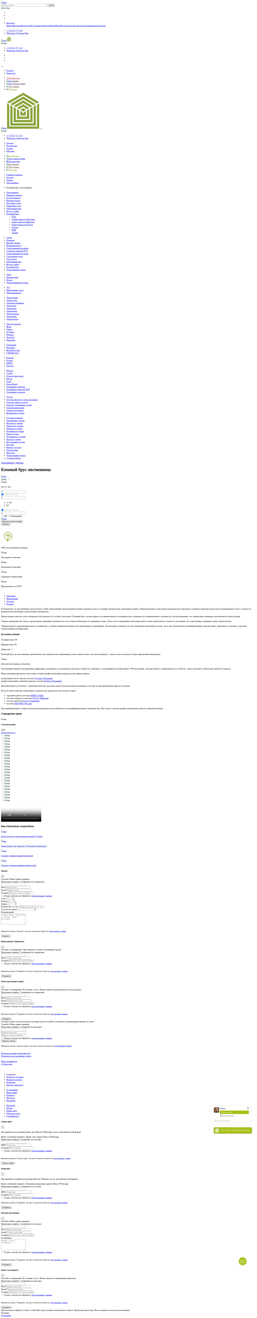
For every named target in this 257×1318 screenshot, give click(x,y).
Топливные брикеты (15, 386)
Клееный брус (12, 214)
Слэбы (9, 373)
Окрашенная (16, 516)
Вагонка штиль (13, 200)
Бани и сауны (12, 434)
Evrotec (9, 360)
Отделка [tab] (10, 601)
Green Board (11, 384)
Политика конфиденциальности (15, 1053)
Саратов (70, 25)
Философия (11, 1092)
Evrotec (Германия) (30, 701)
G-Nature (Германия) (43, 678)
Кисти (9, 378)
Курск (33, 25)
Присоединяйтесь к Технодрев (9, 1062)
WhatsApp (11, 33)
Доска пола (11, 259)
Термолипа (11, 308)
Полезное (10, 1105)
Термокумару (12, 319)
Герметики (11, 345)
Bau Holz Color (13, 350)
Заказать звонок (8, 1041)
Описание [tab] (11, 596)
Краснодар (26, 25)
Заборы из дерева (14, 428)
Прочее (9, 370)
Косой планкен (13, 198)
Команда (10, 1095)
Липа (8, 274)
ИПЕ (14, 230)
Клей (8, 381)
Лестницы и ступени (16, 436)
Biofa (8, 326)
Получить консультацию (12, 521)
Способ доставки (9, 909)
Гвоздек (10, 366)
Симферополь (92, 25)
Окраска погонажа (14, 410)
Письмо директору (15, 1085)
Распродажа (11, 146)
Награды (10, 1098)
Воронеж (17, 25)
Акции (9, 148)
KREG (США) (37, 695)
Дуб (8, 287)
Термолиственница (15, 303)
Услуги (9, 397)
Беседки (10, 444)
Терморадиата (12, 313)
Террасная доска (13, 206)
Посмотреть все (8, 732)
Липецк (40, 25)
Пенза (58, 25)
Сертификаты (12, 1116)
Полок (9, 280)
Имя (3, 887)
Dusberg (10, 334)
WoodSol (10, 337)
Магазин (10, 151)
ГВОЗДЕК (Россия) (23, 703)
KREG (9, 363)
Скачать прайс (8, 1163)
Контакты (10, 73)
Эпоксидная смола (14, 376)
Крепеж (10, 358)
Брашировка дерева (15, 413)
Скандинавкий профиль (17, 248)
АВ (5, 516)
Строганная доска (14, 256)
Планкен (10, 240)
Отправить (6, 976)
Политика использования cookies (16, 1056)
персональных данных (41, 896)
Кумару (15, 227)
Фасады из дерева (14, 423)
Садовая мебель (13, 458)
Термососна (11, 300)
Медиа (9, 1108)
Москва (47, 25)
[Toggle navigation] (2, 66)
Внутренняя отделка (15, 442)
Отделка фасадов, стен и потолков (22, 399)
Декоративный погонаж (17, 253)
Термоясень (11, 311)
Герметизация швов (15, 407)
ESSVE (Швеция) (41, 698)
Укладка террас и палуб (17, 402)
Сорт (3, 898)
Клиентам (11, 1074)
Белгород (10, 23)
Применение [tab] (12, 598)
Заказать (5, 524)
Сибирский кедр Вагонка (23, 219)
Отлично (5, 1313)
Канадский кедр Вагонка (23, 222)
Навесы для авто (14, 447)
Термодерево (12, 297)
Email (3, 890)
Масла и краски (13, 324)
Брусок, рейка (12, 211)
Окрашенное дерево (15, 420)
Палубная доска (13, 203)
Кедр (14, 216)
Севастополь (80, 25)
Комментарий (7, 912)
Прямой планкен (14, 195)
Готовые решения (14, 418)
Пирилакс (11, 340)
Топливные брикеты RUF (18, 389)
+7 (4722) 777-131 (14, 30)
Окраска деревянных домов (19, 405)
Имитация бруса (13, 245)
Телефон (5, 893)
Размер (4, 901)
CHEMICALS (12, 353)
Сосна (9, 237)
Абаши (15, 232)
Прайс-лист (11, 1110)
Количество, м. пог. (10, 906)
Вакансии (10, 1100)
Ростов (64, 25)
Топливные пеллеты (15, 392)
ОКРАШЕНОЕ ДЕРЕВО (12, 463)
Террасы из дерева (14, 426)
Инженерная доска (15, 290)
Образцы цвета (13, 1113)
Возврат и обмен (14, 1079)
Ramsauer (10, 347)
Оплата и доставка (14, 1077)
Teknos (9, 329)
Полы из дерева (13, 439)
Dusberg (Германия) (53, 681)
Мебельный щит (13, 208)
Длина (4, 904)
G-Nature (10, 332)
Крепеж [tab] (10, 604)
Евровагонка (12, 277)
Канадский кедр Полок (22, 224)
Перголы (10, 452)
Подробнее (6, 1315)
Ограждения (12, 450)
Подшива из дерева (15, 431)
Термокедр (11, 305)
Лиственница (12, 192)
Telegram (20, 33)
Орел (52, 25)
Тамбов (102, 25)
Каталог (10, 70)
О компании (12, 1090)
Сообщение (6, 1238)
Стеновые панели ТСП (17, 251)
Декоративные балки (16, 269)
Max (26, 33)
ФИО (3, 1145)
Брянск (9, 25)
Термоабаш (11, 316)
